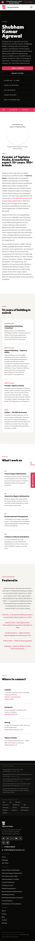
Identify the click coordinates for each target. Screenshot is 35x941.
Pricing (4, 914)
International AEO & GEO (10, 876)
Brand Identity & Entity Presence (12, 891)
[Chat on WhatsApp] (32, 464)
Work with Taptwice (18, 73)
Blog (3, 917)
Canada (17, 802)
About (4, 911)
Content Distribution (8, 882)
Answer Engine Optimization (11, 870)
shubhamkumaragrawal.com (13, 730)
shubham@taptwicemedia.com (13, 850)
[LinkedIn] (3, 838)
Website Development (9, 888)
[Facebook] (12, 838)
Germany (5, 807)
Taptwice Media (13, 7)
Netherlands (25, 807)
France (15, 807)
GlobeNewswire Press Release (11, 904)
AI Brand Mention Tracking (10, 879)
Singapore (16, 805)
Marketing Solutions (8, 894)
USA (4, 802)
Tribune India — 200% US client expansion (17, 641)
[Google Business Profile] (3, 842)
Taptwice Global (24, 934)
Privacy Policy (5, 937)
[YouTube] (16, 838)
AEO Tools (5, 863)
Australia (6, 805)
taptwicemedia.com (10, 745)
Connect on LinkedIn (17, 68)
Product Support (7, 901)
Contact (4, 920)
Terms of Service (14, 937)
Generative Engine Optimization (12, 873)
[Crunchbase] (7, 842)
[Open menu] (31, 7)
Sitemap (4, 923)
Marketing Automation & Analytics (12, 897)
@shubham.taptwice (10, 714)
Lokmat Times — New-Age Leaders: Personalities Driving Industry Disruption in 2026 (17, 625)
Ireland (5, 813)
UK (10, 802)
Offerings (5, 860)
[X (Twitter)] (20, 838)
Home (4, 857)
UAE (25, 805)
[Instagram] (7, 838)
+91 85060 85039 (9, 847)
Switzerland (25, 810)
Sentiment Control (7, 885)
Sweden (5, 810)
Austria (14, 810)
